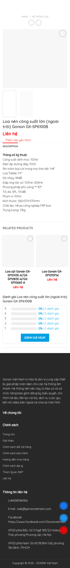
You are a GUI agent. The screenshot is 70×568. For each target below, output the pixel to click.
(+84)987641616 (17, 500)
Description (10, 146)
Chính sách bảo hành (15, 453)
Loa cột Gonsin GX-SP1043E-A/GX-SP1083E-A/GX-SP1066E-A (18, 277)
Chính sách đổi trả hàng (17, 447)
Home (25, 16)
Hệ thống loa (40, 16)
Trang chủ (9, 434)
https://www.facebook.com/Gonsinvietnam (37, 522)
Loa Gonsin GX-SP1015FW (52, 273)
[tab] (10, 146)
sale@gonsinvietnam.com (34, 509)
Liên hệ (7, 478)
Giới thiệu (8, 440)
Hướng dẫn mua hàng (16, 459)
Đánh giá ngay (35, 337)
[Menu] (5, 6)
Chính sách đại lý (13, 465)
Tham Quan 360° (13, 472)
